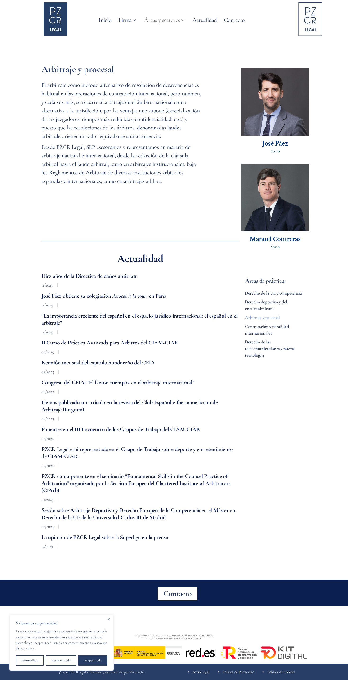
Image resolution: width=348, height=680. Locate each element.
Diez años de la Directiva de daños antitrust (89, 276)
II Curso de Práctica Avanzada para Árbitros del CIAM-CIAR (109, 342)
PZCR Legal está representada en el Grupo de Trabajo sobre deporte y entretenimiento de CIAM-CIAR (137, 453)
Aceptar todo (93, 660)
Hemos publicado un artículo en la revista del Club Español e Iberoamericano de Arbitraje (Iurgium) (129, 406)
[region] (61, 643)
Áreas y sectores (162, 20)
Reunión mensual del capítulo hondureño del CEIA (98, 362)
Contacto (234, 20)
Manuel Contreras (275, 239)
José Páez (275, 143)
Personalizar (30, 660)
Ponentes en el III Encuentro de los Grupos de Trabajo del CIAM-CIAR (120, 429)
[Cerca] (109, 619)
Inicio (105, 20)
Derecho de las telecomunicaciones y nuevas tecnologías (270, 348)
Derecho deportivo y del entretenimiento (266, 305)
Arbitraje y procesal (262, 317)
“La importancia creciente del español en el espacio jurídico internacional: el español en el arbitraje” (139, 319)
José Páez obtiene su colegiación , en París (103, 295)
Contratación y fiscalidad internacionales (267, 330)
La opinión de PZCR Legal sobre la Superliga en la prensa (104, 537)
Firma (125, 20)
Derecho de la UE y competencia (273, 293)
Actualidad (204, 20)
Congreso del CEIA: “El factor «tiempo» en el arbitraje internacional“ (117, 382)
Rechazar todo (61, 660)
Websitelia (137, 672)
